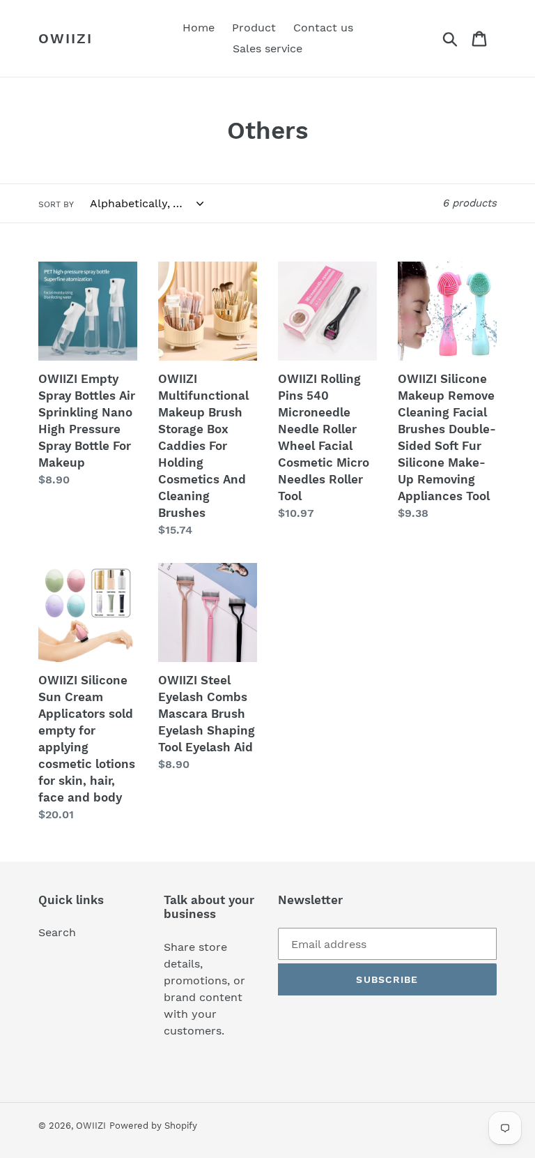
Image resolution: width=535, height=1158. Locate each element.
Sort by (56, 204)
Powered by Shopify (153, 1125)
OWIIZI (65, 38)
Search (57, 932)
